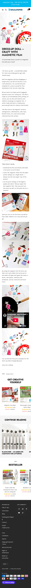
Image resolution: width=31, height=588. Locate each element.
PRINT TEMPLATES (6, 527)
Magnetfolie (9, 374)
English (4, 564)
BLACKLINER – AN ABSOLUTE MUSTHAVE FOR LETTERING (12, 453)
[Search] (6, 10)
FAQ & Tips (5, 507)
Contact (4, 522)
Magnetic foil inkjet (10, 405)
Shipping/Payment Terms (7, 543)
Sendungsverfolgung (8, 518)
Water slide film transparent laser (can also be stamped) (10, 490)
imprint (4, 539)
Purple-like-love (17, 361)
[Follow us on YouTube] (19, 513)
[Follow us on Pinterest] (26, 509)
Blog (3, 514)
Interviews (5, 510)
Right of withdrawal (5, 552)
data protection (7, 547)
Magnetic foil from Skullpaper (16, 79)
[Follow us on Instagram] (23, 509)
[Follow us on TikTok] (23, 513)
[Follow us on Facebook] (19, 509)
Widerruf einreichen (5, 557)
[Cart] (28, 10)
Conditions (5, 535)
